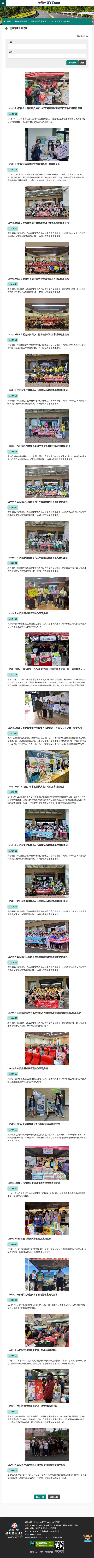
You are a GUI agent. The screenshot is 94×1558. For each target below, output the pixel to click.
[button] (72, 62)
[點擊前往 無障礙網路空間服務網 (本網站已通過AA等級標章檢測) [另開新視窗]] (44, 1544)
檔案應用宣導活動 (62, 21)
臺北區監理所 (50, 3)
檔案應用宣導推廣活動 (40, 21)
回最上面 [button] (54, 1497)
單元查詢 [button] (81, 36)
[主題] (46, 42)
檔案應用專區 (21, 21)
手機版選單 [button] (3, 3)
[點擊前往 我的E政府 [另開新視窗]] (32, 1543)
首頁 (9, 21)
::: (3, 19)
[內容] (46, 51)
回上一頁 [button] (40, 1497)
